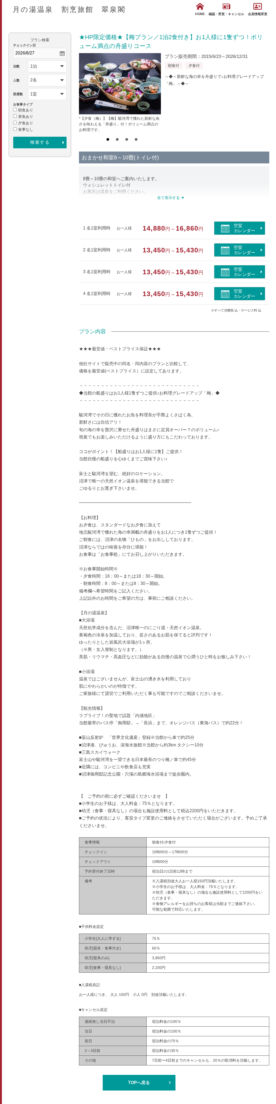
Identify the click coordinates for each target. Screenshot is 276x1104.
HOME (200, 14)
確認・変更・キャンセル (226, 14)
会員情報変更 (257, 14)
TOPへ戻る (139, 1082)
